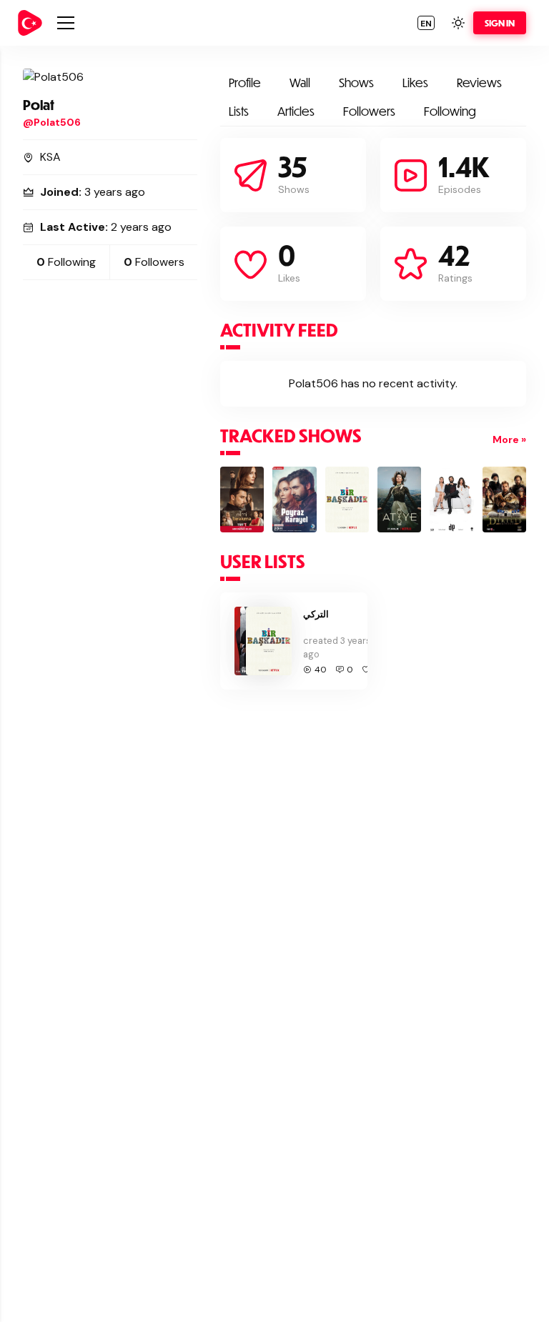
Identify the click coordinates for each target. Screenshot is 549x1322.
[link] (30, 23)
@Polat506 (52, 122)
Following (450, 111)
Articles (296, 111)
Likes (415, 82)
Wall (300, 82)
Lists (239, 111)
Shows (356, 82)
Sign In (500, 23)
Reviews (479, 82)
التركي (316, 613)
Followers (369, 111)
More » (509, 439)
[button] (426, 23)
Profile (245, 82)
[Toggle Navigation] (65, 22)
